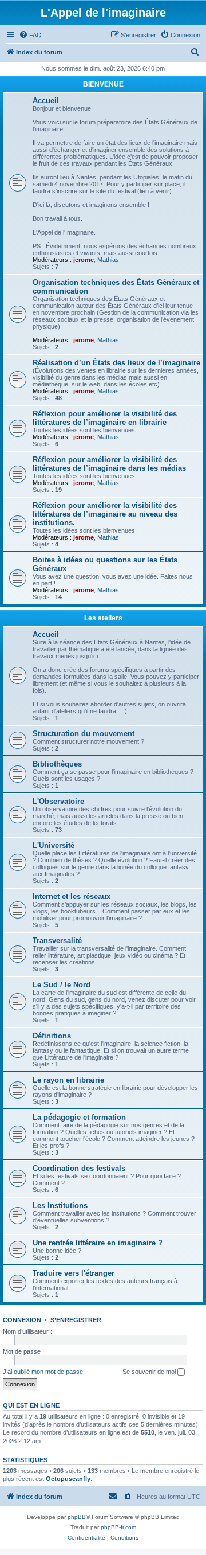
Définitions (52, 1036)
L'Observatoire (58, 801)
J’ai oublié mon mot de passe (43, 1371)
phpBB (77, 1517)
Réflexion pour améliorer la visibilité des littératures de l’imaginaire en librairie (105, 418)
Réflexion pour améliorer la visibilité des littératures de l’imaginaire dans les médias (109, 463)
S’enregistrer (75, 1319)
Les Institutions (60, 1205)
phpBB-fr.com (118, 1527)
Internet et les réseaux (71, 896)
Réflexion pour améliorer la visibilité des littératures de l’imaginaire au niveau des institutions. (105, 514)
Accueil (46, 100)
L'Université (53, 845)
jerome (83, 259)
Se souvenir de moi (149, 1371)
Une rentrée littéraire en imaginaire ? (98, 1242)
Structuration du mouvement (83, 733)
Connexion (22, 1319)
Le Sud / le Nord (61, 984)
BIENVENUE (103, 84)
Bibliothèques (57, 764)
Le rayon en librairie (68, 1080)
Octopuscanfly (68, 1478)
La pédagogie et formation (79, 1117)
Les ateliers (103, 618)
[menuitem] (30, 35)
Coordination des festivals (79, 1168)
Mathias (108, 259)
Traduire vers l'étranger (73, 1273)
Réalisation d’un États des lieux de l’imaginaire (116, 362)
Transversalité (57, 940)
